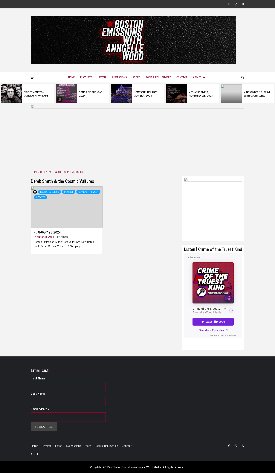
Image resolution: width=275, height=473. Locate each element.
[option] (27, 93)
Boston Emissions (49, 192)
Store (136, 77)
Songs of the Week (88, 192)
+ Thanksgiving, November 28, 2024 (201, 93)
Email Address (40, 408)
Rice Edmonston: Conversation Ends (36, 93)
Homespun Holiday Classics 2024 (145, 93)
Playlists (86, 77)
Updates (40, 197)
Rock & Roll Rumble (158, 77)
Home (71, 77)
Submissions (119, 77)
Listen (102, 77)
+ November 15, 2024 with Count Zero (257, 93)
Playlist (68, 192)
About (197, 77)
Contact (181, 77)
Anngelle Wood (46, 237)
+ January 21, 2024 (47, 232)
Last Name (38, 393)
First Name (38, 378)
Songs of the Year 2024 (90, 93)
